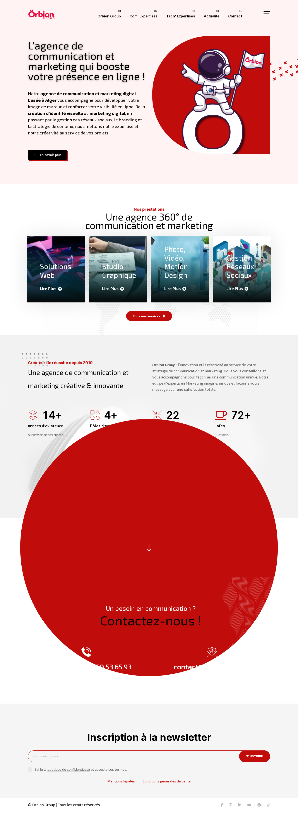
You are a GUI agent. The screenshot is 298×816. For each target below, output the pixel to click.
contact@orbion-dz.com (212, 666)
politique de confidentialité (68, 769)
